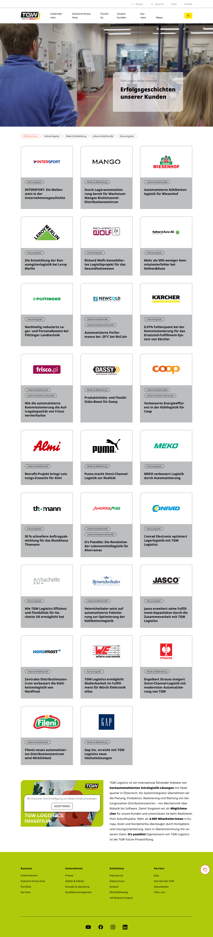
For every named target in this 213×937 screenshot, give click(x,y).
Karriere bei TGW (164, 881)
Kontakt (188, 4)
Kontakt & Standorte (77, 886)
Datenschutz (117, 881)
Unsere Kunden (121, 15)
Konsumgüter (127, 136)
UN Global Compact (121, 897)
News (174, 4)
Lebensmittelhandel (103, 136)
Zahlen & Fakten (74, 881)
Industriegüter (52, 136)
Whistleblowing (119, 892)
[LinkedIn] (125, 926)
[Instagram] (113, 926)
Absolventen (161, 886)
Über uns (159, 892)
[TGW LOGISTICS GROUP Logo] (30, 15)
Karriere (143, 15)
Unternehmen (29, 875)
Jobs (156, 875)
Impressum (116, 875)
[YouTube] (88, 926)
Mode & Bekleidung (76, 136)
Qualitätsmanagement (78, 892)
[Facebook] (100, 926)
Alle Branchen (30, 136)
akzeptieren (62, 806)
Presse (69, 875)
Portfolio (26, 886)
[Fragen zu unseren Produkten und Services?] (205, 869)
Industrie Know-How (33, 881)
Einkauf (114, 886)
